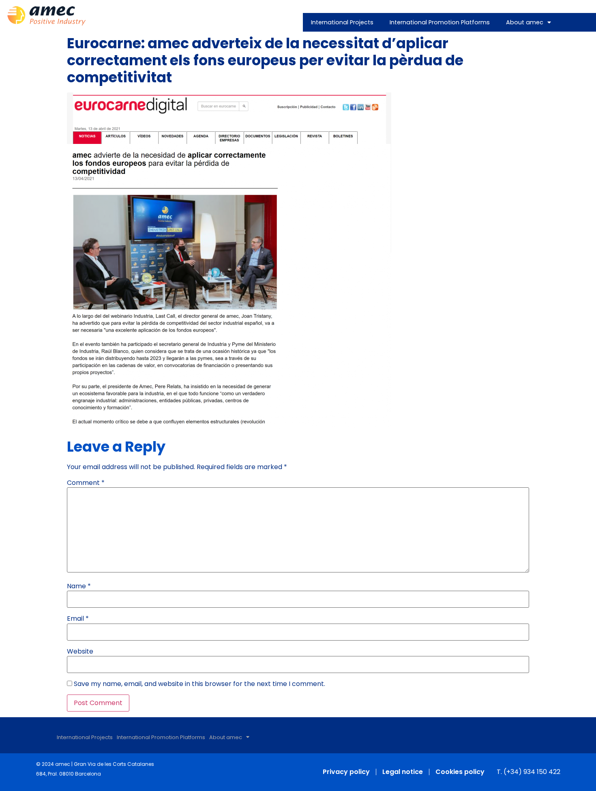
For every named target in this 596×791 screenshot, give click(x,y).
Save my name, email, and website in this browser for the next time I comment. (199, 684)
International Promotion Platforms (440, 22)
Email (78, 618)
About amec (524, 22)
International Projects (342, 22)
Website (80, 651)
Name (79, 586)
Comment (86, 483)
